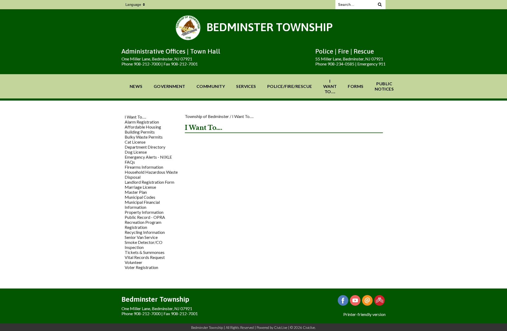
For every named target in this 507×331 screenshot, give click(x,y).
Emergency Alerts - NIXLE (148, 156)
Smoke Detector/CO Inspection (143, 245)
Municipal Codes (140, 197)
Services (246, 86)
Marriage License (140, 187)
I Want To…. (330, 86)
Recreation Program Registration (143, 225)
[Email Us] (367, 300)
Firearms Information (144, 166)
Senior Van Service (141, 237)
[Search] (380, 4)
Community (210, 86)
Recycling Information (145, 232)
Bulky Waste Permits (144, 136)
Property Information (144, 212)
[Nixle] (379, 300)
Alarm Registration (142, 121)
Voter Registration (141, 267)
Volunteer (133, 262)
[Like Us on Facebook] (343, 300)
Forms (355, 86)
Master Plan (136, 192)
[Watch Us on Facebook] (355, 300)
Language (133, 5)
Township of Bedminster (207, 116)
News (136, 86)
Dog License (136, 151)
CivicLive (280, 327)
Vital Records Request (145, 257)
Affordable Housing (143, 126)
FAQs (130, 161)
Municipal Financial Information (142, 205)
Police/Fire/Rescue (289, 86)
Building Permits (140, 131)
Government (169, 86)
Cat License (135, 141)
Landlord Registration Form (149, 182)
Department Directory (145, 146)
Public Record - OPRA (145, 217)
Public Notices (384, 86)
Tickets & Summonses (145, 252)
